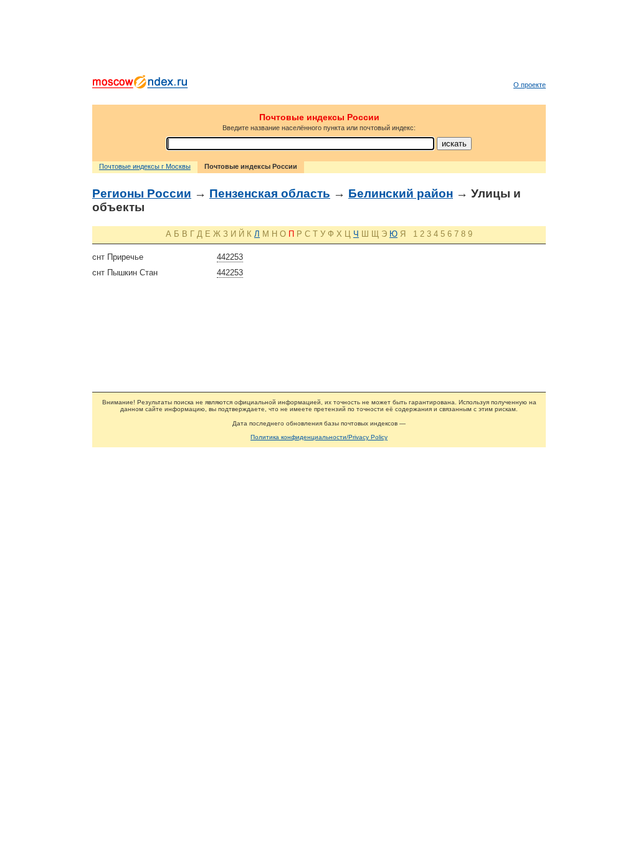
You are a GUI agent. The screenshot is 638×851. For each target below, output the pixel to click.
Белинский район (400, 193)
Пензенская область (269, 193)
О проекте (529, 84)
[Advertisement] (319, 40)
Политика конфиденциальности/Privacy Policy (319, 437)
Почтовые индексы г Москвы (145, 166)
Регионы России (141, 193)
